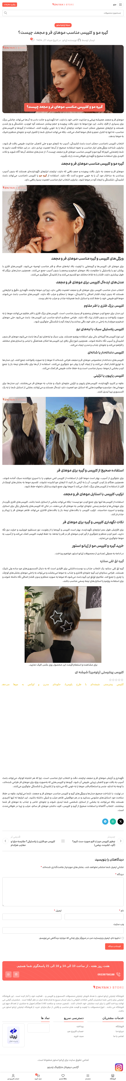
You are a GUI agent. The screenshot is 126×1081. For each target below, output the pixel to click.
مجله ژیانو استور (63, 25)
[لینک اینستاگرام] (16, 974)
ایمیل (57, 910)
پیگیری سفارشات (10, 4)
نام (121, 910)
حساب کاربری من (75, 1031)
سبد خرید (79, 1036)
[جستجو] (5, 13)
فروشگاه (120, 1026)
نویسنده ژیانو (69, 40)
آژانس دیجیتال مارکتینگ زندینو (63, 1067)
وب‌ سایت (118, 924)
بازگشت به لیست (63, 841)
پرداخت (80, 1026)
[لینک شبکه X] (121, 821)
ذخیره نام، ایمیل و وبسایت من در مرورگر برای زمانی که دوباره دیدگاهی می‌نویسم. (79, 938)
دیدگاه (119, 874)
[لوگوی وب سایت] (63, 4)
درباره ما (120, 1031)
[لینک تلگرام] (105, 821)
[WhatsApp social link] (113, 821)
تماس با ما (118, 1036)
